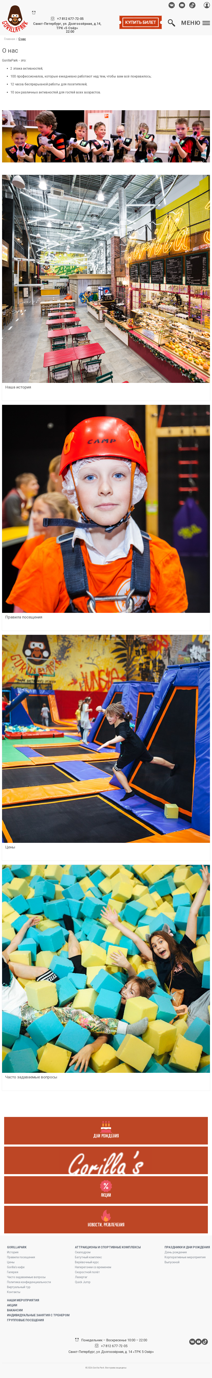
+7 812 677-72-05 (70, 19)
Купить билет (140, 22)
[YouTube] (182, 5)
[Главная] (15, 18)
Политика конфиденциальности (29, 1282)
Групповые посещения (25, 1320)
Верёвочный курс (87, 1262)
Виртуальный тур (18, 1287)
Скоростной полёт (87, 1272)
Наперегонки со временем (93, 1267)
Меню (190, 23)
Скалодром (82, 1252)
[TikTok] (192, 5)
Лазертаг (81, 1277)
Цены (10, 1262)
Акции (12, 1305)
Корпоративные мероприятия (185, 1257)
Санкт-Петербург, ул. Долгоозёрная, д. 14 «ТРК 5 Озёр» (111, 1352)
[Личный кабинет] (207, 5)
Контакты (13, 1292)
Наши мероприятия (23, 1300)
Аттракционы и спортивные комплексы (108, 1247)
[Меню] (106, 1160)
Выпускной (172, 1262)
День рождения (176, 1252)
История (12, 1252)
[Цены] (106, 739)
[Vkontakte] (172, 5)
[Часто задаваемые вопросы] (106, 969)
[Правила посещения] (106, 509)
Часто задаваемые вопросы (26, 1277)
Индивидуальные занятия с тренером (38, 1315)
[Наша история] (106, 279)
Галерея (12, 1272)
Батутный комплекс (88, 1257)
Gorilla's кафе (16, 1267)
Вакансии (15, 1310)
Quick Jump (82, 1282)
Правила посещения (21, 1257)
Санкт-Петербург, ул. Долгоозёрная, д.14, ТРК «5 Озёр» (67, 26)
